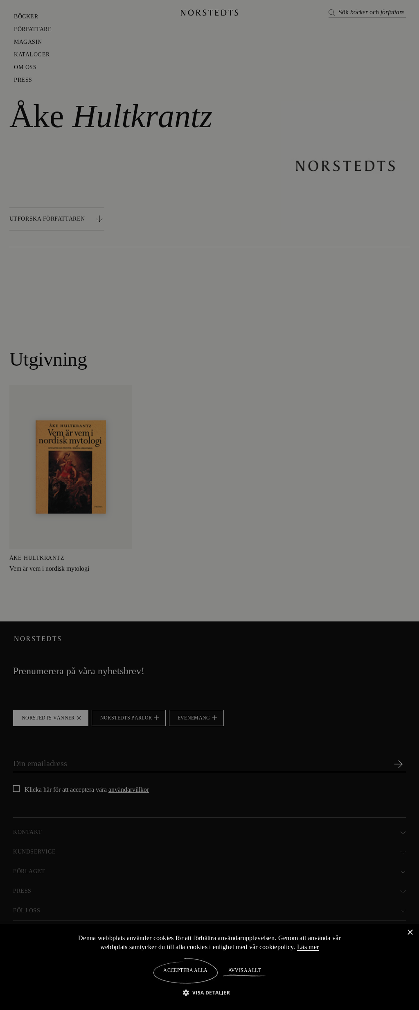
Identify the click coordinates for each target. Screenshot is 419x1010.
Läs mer (309, 947)
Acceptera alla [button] (185, 970)
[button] (209, 992)
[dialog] (209, 505)
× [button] (410, 932)
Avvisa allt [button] (244, 970)
